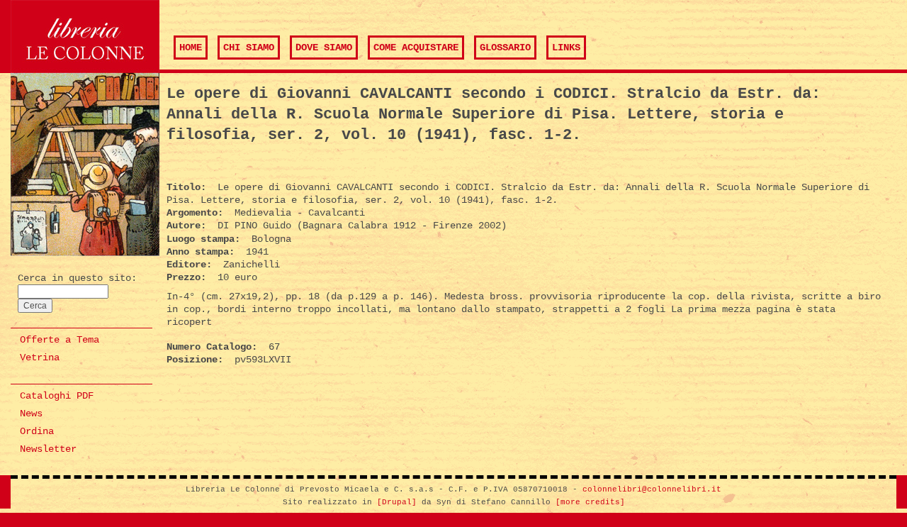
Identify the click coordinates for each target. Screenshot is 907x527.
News (31, 413)
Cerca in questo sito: (77, 278)
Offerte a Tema (59, 339)
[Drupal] (397, 502)
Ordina (37, 431)
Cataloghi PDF (57, 395)
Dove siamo (323, 47)
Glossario (505, 47)
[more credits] (590, 502)
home (190, 47)
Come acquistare (415, 47)
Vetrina (40, 357)
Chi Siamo (248, 47)
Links (566, 47)
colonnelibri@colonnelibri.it (651, 489)
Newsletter (48, 449)
